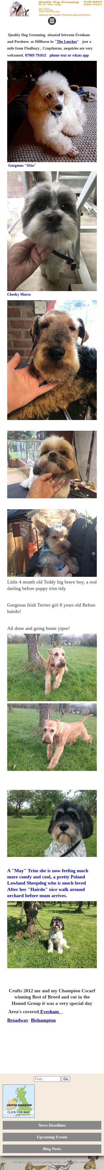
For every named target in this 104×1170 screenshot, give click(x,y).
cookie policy (33, 1162)
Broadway (17, 1020)
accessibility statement (77, 1162)
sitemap (17, 1162)
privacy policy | (53, 1162)
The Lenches (67, 42)
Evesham (51, 1011)
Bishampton (43, 1020)
